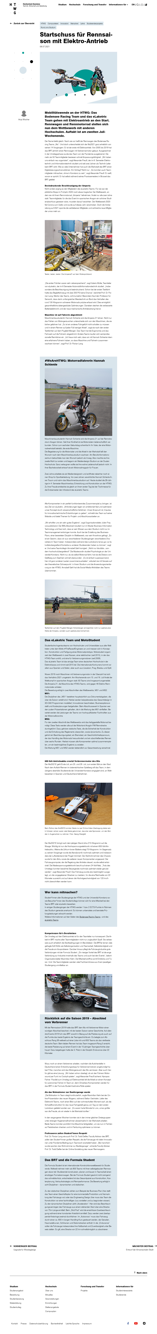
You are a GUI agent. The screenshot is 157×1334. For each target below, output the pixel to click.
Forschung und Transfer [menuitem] (94, 4)
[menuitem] (146, 4)
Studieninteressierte (124, 1290)
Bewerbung (14, 1294)
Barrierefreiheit (57, 1323)
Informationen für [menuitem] (117, 4)
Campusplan (50, 1311)
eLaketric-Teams (51, 920)
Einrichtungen (51, 1303)
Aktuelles (49, 1294)
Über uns (49, 1290)
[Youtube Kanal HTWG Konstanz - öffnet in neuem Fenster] (136, 1323)
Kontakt (14, 1323)
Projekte (84, 1290)
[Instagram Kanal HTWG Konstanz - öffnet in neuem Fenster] (144, 1323)
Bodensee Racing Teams (90, 917)
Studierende (121, 1294)
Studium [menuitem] (62, 4)
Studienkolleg (15, 1307)
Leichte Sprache (72, 1323)
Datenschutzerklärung (38, 1323)
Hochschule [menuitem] (75, 4)
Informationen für (124, 1286)
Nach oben (142, 1273)
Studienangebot (16, 1290)
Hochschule (51, 1286)
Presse (23, 1323)
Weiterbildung (15, 1303)
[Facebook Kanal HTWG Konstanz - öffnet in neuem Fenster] (129, 1324)
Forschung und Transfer (92, 1286)
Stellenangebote (52, 1307)
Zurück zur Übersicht (24, 23)
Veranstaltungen (52, 1299)
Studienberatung (17, 1299)
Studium (14, 1286)
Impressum (87, 1323)
